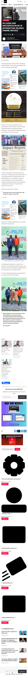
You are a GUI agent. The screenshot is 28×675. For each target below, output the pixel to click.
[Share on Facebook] (6, 34)
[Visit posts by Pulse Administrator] (4, 38)
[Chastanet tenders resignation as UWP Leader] (23, 633)
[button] (2, 1)
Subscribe (22, 397)
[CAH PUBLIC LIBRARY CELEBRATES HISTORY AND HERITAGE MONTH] (23, 660)
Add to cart (5, 518)
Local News (6, 20)
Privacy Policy (19, 674)
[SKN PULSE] (5, 1)
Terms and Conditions (10, 674)
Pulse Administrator (11, 37)
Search (17, 449)
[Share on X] (8, 34)
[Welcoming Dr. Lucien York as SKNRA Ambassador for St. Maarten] (6, 344)
